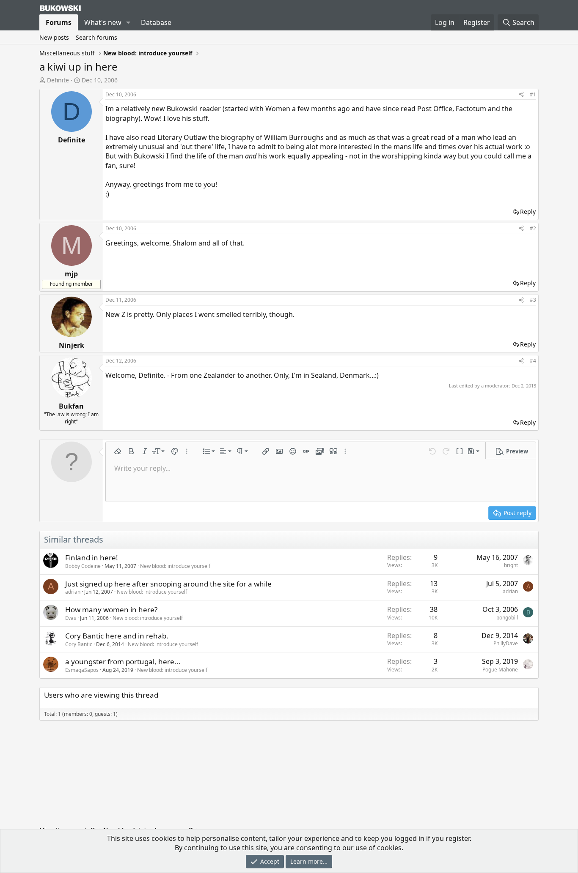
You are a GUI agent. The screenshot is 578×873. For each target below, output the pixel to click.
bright (511, 565)
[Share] (521, 95)
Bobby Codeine (83, 566)
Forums (59, 22)
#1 (533, 94)
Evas (70, 618)
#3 (533, 299)
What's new (102, 22)
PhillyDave (505, 643)
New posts (54, 37)
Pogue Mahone (500, 669)
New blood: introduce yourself (175, 566)
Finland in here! (91, 557)
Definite (58, 80)
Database (156, 22)
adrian (72, 591)
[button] (128, 22)
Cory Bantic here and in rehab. (116, 636)
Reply (528, 211)
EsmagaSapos (82, 670)
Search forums (96, 37)
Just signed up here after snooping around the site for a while (168, 584)
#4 (533, 360)
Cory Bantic (78, 644)
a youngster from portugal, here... (123, 661)
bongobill (507, 617)
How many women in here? (111, 609)
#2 (533, 228)
